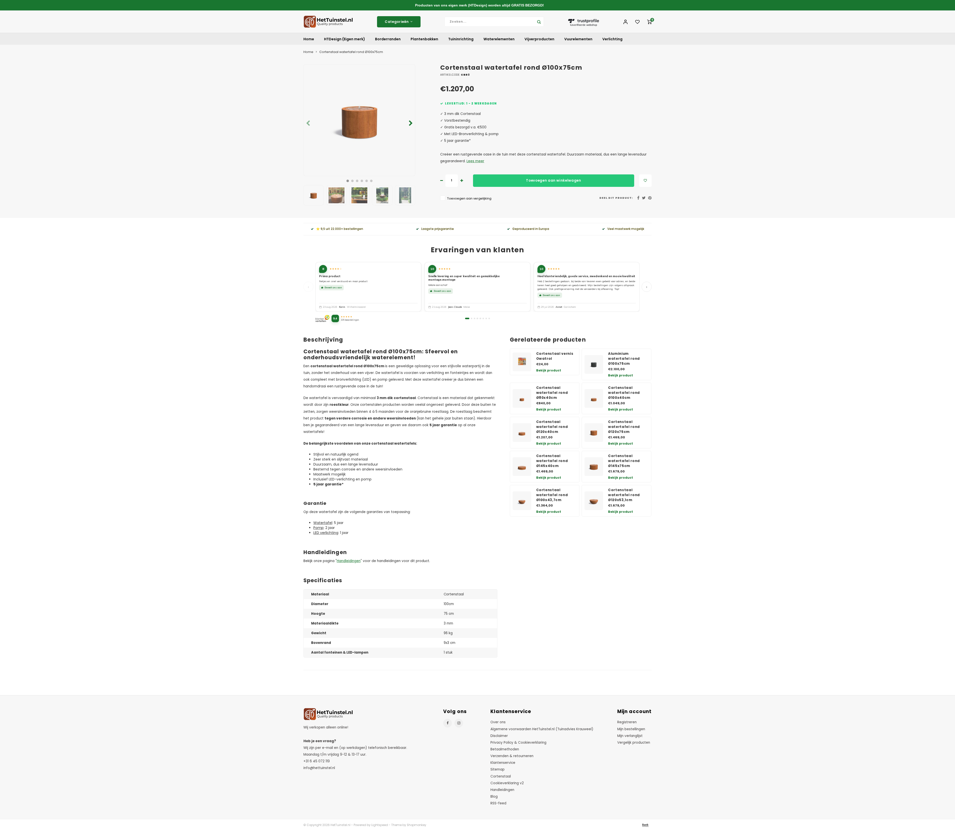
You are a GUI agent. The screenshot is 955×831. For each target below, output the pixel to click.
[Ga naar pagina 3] (474, 318)
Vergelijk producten (633, 742)
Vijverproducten (539, 39)
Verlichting (612, 39)
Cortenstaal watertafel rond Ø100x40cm (624, 392)
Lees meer (475, 161)
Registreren (627, 722)
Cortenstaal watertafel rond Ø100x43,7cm (552, 495)
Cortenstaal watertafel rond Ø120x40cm (552, 426)
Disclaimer (499, 735)
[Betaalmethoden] (645, 825)
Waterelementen (499, 39)
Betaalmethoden (504, 749)
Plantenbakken (424, 39)
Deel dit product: (616, 198)
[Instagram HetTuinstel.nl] (458, 723)
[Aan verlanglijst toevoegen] (645, 180)
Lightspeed (379, 825)
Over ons (498, 722)
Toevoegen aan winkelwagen (553, 180)
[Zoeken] (539, 22)
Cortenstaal (500, 776)
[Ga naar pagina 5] (480, 318)
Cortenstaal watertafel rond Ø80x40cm (552, 392)
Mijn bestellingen (631, 729)
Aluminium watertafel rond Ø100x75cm (624, 358)
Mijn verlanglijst (630, 735)
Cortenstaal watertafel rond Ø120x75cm (624, 426)
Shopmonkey (416, 825)
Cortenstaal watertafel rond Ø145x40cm (552, 461)
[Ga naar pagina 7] (486, 318)
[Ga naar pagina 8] (489, 318)
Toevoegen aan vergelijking (469, 198)
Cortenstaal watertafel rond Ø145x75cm (624, 461)
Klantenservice (502, 762)
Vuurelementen (578, 39)
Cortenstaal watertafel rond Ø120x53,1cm (624, 495)
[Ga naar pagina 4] (477, 318)
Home (308, 39)
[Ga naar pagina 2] (471, 318)
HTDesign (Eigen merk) (344, 39)
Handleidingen (349, 561)
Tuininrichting (461, 39)
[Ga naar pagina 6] (483, 318)
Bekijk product (548, 370)
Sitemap (497, 769)
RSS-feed (498, 803)
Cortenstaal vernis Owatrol (554, 356)
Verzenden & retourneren (511, 756)
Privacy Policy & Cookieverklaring (518, 742)
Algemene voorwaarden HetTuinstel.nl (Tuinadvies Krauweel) (541, 729)
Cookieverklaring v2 (507, 783)
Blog (494, 796)
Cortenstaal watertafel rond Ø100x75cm (351, 52)
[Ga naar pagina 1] (467, 318)
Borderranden (388, 39)
